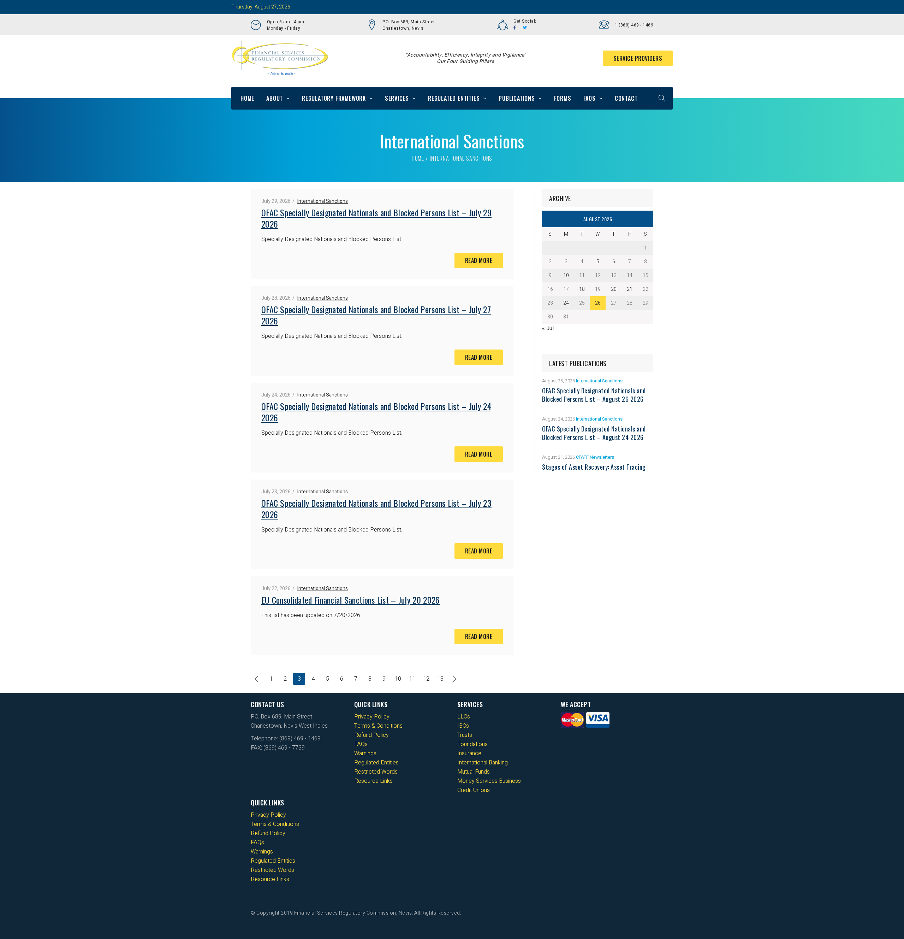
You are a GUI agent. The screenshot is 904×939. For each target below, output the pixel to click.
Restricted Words (376, 772)
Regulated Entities (454, 98)
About (274, 98)
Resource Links (373, 781)
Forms (562, 98)
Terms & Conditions (378, 726)
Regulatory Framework (334, 98)
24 (566, 303)
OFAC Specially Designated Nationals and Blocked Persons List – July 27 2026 (376, 315)
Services (397, 98)
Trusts (464, 735)
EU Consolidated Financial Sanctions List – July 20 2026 (350, 599)
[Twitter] (525, 27)
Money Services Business (489, 781)
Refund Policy (371, 735)
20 (614, 289)
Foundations (472, 744)
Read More (479, 260)
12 (426, 679)
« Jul (548, 328)
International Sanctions (322, 201)
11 (412, 679)
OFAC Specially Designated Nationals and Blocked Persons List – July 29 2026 (376, 218)
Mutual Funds (473, 772)
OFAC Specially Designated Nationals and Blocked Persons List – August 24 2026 (594, 433)
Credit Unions (473, 790)
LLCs (463, 716)
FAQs (589, 98)
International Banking (482, 762)
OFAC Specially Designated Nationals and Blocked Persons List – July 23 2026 (376, 509)
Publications (517, 98)
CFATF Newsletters (595, 457)
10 (398, 679)
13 (440, 679)
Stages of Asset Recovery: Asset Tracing (594, 466)
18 (582, 289)
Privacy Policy (371, 716)
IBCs (463, 726)
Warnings (365, 753)
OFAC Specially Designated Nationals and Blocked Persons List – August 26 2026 (594, 395)
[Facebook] (514, 27)
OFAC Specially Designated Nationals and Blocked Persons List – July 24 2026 (376, 412)
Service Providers (637, 58)
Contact (626, 98)
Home (247, 98)
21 (629, 289)
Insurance (469, 753)
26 (598, 303)
